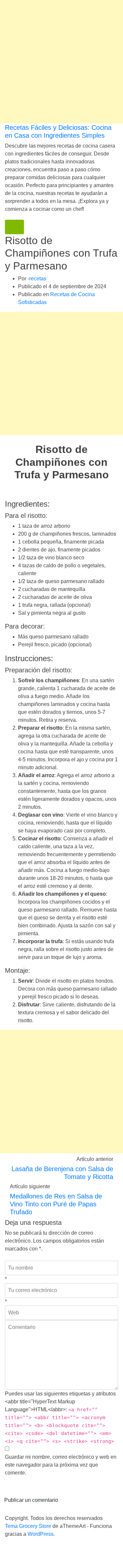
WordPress (40, 1534)
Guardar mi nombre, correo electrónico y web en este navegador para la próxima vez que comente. (60, 1465)
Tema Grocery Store (28, 1526)
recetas (37, 278)
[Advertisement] (61, 62)
